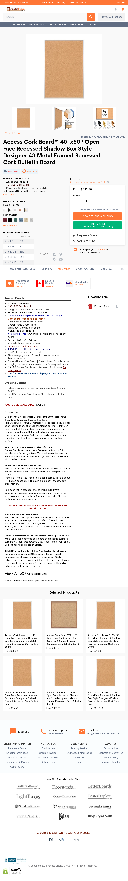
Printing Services (80, 748)
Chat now (102, 249)
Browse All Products (111, 17)
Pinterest (116, 863)
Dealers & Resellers (48, 757)
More (93, 24)
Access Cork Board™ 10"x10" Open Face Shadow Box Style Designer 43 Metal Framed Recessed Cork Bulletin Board (62, 639)
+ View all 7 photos (13, 133)
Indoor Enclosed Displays (28, 24)
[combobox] (49, 17)
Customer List (111, 748)
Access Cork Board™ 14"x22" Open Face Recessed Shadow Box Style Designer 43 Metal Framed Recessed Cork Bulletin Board (105, 641)
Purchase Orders (17, 757)
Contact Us (119, 2)
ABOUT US (110, 743)
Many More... (11, 225)
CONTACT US (48, 743)
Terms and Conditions (110, 762)
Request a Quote (17, 748)
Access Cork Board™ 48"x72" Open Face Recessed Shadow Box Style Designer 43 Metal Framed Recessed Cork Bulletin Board (105, 698)
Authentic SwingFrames (79, 753)
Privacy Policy (111, 757)
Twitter (109, 863)
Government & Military (17, 762)
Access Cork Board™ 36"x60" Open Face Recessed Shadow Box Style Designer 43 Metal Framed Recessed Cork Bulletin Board (63, 698)
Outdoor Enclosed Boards (67, 24)
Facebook (102, 863)
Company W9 (17, 767)
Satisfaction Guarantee (111, 753)
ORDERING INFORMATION (17, 743)
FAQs (79, 762)
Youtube (123, 868)
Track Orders (48, 748)
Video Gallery (80, 757)
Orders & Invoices (48, 753)
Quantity (76, 195)
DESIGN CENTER (79, 743)
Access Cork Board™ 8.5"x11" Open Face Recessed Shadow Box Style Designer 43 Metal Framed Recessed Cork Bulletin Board (22, 698)
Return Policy (48, 762)
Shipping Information (17, 753)
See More (8, 194)
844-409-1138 (21, 2)
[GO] (91, 17)
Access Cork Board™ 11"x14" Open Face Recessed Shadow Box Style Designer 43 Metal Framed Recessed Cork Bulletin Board (22, 641)
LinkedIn (123, 863)
